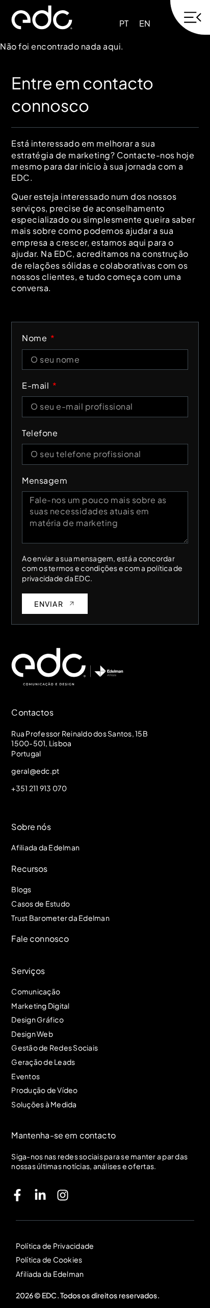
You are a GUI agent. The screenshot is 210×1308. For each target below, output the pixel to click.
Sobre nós (30, 826)
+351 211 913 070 (39, 788)
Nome (35, 337)
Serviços (28, 970)
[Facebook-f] (17, 1195)
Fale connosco (40, 938)
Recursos (29, 868)
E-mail (36, 385)
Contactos (32, 712)
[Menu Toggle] (190, 17)
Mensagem (44, 480)
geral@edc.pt (35, 770)
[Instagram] (63, 1195)
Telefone (40, 432)
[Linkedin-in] (40, 1195)
